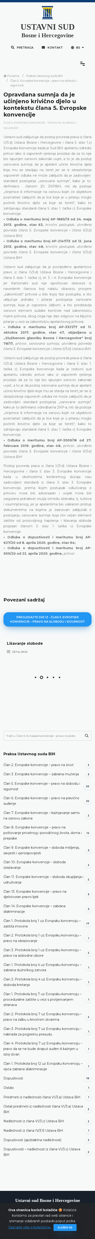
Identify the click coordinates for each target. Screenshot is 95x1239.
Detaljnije (20, 651)
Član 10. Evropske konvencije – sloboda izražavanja (34, 865)
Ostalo (8, 1088)
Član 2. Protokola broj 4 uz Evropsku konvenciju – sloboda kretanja (42, 982)
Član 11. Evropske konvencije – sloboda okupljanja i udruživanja (43, 879)
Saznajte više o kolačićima (30, 1227)
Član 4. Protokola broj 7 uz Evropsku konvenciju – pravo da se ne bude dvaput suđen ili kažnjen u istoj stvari (42, 1048)
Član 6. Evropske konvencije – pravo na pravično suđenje (41, 801)
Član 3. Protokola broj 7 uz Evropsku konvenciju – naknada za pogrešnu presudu (42, 1031)
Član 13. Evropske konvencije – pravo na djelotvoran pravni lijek (34, 894)
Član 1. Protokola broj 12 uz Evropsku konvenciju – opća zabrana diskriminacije (43, 1066)
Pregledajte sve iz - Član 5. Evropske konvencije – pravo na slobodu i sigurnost (47, 619)
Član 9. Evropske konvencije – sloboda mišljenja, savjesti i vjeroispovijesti (41, 850)
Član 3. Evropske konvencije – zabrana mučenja (41, 774)
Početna (13, 76)
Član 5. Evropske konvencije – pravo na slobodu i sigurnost (43, 83)
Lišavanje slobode (25, 643)
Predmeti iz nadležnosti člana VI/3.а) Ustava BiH (41, 1097)
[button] (36, 677)
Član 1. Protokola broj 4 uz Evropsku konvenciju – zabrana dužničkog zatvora (42, 967)
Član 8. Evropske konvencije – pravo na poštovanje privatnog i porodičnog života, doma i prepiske (42, 832)
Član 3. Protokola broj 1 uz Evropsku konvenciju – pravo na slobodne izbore (42, 953)
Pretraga (24, 47)
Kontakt (55, 47)
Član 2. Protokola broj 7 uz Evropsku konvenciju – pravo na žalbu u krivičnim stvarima (42, 1017)
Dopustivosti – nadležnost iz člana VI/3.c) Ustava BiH (41, 1152)
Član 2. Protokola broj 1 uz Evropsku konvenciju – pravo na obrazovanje (42, 938)
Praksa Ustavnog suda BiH (44, 76)
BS (78, 47)
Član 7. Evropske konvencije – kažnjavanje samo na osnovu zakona (41, 815)
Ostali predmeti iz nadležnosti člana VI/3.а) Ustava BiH (43, 1109)
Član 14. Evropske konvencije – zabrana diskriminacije (34, 909)
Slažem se (65, 1227)
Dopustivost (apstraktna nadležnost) (32, 1140)
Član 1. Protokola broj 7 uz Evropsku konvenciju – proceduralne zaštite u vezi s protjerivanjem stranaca (42, 999)
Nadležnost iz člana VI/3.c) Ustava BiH (33, 1121)
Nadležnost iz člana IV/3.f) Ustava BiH (33, 1130)
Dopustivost (13, 1078)
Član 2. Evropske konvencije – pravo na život (38, 765)
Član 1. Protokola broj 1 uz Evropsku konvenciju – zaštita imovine (42, 923)
